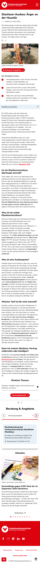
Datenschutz (7, 550)
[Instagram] (8, 538)
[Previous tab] (4, 416)
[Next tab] (36, 416)
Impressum (19, 550)
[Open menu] (4, 559)
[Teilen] (5, 40)
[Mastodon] (13, 538)
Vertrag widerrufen (20, 556)
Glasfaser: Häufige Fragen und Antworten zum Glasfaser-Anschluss (18, 387)
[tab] (10, 516)
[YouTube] (23, 538)
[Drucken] (2, 40)
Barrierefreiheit (31, 550)
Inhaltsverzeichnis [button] (9, 107)
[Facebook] (3, 538)
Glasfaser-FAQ (24, 164)
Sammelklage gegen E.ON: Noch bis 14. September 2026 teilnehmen (20, 487)
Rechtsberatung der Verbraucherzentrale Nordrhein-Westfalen (19, 429)
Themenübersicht (19, 395)
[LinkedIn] (18, 538)
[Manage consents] (36, 559)
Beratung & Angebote (12, 70)
